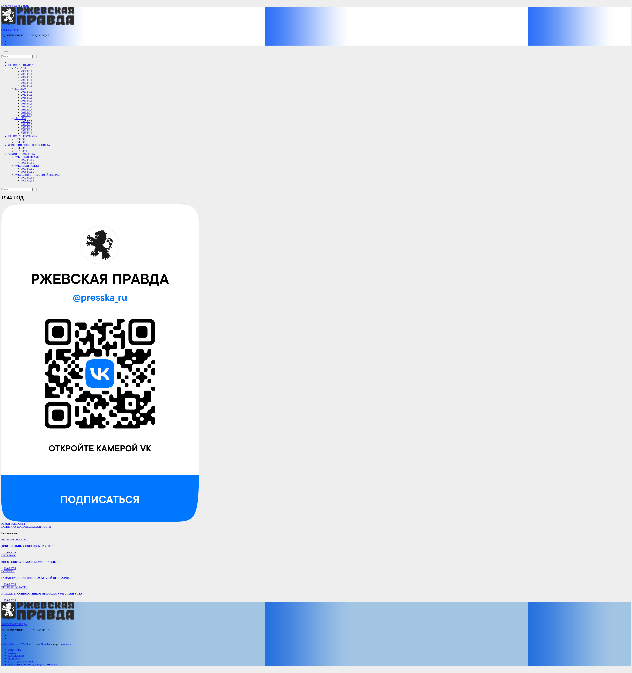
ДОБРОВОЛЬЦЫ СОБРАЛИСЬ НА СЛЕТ (27, 546)
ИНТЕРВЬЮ (8, 555)
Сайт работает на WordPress (17, 644)
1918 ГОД (20, 142)
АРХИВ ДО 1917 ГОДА (21, 153)
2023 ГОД (26, 79)
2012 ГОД (26, 115)
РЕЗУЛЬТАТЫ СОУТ (13, 523)
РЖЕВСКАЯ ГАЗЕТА (26, 165)
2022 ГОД (26, 82)
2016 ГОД (26, 103)
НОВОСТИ (7, 571)
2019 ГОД (26, 94)
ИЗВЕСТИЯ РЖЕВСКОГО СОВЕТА (29, 145)
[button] (2, 53)
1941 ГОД (26, 133)
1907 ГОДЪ (27, 159)
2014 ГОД (26, 109)
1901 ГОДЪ (27, 180)
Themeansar (64, 644)
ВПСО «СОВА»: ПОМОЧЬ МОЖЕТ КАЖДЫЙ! (30, 561)
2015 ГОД (26, 106)
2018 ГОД (26, 97)
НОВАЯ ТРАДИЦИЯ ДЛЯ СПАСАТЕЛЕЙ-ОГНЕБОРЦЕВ (36, 577)
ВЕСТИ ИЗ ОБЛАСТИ (14, 539)
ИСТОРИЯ (14, 658)
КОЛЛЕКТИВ (16, 655)
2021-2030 (20, 68)
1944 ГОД (26, 124)
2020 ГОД (26, 91)
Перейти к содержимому (15, 5)
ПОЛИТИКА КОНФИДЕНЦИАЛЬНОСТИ (26, 526)
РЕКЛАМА (14, 649)
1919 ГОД (20, 139)
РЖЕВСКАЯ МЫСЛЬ (26, 156)
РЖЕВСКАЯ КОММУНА (22, 136)
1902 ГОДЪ (27, 177)
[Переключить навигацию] (6, 50)
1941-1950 (20, 118)
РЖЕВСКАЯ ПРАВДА (11, 30)
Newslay (45, 644)
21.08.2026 (10, 552)
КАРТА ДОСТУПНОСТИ (23, 661)
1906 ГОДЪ (27, 162)
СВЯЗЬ (12, 652)
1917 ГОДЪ (20, 151)
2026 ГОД (26, 71)
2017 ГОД (26, 100)
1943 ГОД (26, 127)
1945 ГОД (26, 121)
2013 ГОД (26, 112)
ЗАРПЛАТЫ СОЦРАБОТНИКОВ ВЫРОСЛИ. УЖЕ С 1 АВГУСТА (41, 593)
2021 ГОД (26, 85)
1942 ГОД (26, 130)
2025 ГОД (26, 74)
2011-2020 (20, 88)
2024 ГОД (26, 77)
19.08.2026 (10, 568)
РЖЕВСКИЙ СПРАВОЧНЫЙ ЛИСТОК (37, 174)
